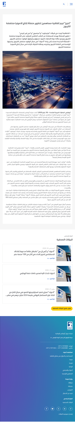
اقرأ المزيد (52, 258)
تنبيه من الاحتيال (68, 393)
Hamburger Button (71, 4)
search (64, 4)
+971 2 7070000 (63, 346)
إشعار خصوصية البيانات (66, 414)
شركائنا (70, 383)
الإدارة (71, 367)
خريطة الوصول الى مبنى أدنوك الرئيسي (63, 337)
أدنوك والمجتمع (68, 370)
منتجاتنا (70, 386)
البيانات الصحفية (68, 402)
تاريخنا (71, 363)
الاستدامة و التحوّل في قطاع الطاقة (61, 356)
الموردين (70, 390)
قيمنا (71, 360)
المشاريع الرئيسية (67, 374)
